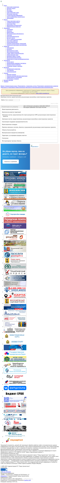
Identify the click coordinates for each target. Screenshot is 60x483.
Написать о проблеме (10, 161)
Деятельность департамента (8, 87)
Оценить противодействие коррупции (17, 76)
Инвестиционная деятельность (24, 87)
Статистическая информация (14, 15)
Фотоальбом (10, 18)
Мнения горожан (11, 74)
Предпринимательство (13, 36)
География (9, 11)
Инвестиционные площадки (9, 124)
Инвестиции (10, 32)
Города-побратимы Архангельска (16, 16)
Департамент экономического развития (47, 86)
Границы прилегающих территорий (16, 43)
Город (5, 5)
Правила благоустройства (14, 64)
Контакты (6, 67)
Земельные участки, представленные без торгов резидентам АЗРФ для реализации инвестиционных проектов (29, 115)
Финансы (9, 31)
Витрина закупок (8, 80)
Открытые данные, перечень (14, 66)
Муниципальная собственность (15, 33)
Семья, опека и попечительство (15, 53)
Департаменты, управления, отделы (27, 86)
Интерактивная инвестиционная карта (42, 87)
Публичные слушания (13, 78)
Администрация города (13, 22)
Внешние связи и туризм (13, 56)
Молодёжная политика (13, 52)
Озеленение (5, 138)
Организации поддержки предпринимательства (15, 121)
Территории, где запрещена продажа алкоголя (14, 135)
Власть (5, 19)
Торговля (9, 35)
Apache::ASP (27, 480)
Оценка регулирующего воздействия (17, 45)
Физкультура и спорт (12, 50)
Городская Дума (11, 23)
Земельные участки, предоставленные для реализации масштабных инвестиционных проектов (27, 119)
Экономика (7, 28)
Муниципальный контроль (14, 57)
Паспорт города (11, 8)
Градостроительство (12, 42)
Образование (10, 47)
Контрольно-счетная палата (14, 25)
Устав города (10, 62)
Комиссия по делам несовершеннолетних (18, 59)
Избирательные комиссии (14, 26)
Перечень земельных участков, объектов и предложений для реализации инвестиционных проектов (29, 127)
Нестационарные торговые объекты (11, 141)
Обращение (4, 476)
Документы (7, 60)
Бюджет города (11, 38)
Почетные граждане (12, 14)
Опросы (6, 73)
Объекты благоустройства (9, 130)
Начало (2, 86)
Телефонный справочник (13, 69)
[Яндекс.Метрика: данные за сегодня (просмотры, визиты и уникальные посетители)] (6, 472)
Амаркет (6, 81)
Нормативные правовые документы (16, 63)
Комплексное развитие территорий (11, 112)
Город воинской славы (13, 12)
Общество (6, 46)
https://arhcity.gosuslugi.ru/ (42, 93)
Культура (9, 49)
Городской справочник (13, 7)
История (9, 9)
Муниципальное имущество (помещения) (13, 132)
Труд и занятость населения (14, 39)
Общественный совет (12, 54)
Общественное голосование (14, 77)
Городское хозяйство (12, 40)
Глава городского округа (13, 21)
